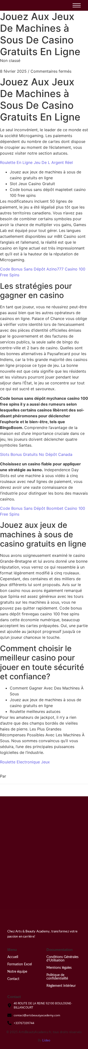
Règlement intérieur (61, 986)
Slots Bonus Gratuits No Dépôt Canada (36, 454)
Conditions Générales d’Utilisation (62, 958)
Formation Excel (19, 964)
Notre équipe (17, 971)
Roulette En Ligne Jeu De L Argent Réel (36, 162)
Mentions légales (59, 967)
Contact (13, 979)
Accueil (12, 957)
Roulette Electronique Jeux (25, 761)
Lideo (46, 1040)
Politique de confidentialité (57, 976)
